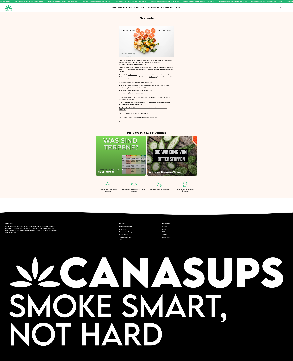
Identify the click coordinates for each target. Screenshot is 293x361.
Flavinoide (141, 117)
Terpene (156, 117)
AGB (120, 240)
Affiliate (164, 234)
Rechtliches (122, 223)
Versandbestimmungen (126, 237)
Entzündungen (153, 77)
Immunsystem (151, 117)
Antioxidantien (132, 75)
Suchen (164, 226)
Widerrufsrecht (123, 234)
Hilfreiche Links (166, 223)
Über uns (164, 229)
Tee (168, 67)
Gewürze (127, 69)
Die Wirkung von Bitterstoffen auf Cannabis (165, 172)
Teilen (123, 121)
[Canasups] (8, 7)
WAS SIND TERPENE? (106, 172)
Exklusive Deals (166, 237)
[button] (122, 7)
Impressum (122, 229)
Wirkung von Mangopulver (140, 113)
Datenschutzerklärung (125, 232)
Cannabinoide (136, 117)
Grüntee (146, 117)
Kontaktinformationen (125, 226)
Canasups (130, 117)
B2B (163, 232)
